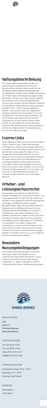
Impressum (6, 325)
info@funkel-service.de (12, 355)
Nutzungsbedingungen (10, 328)
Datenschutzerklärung (10, 331)
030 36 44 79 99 (13, 345)
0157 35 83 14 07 (15, 352)
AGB (4, 321)
